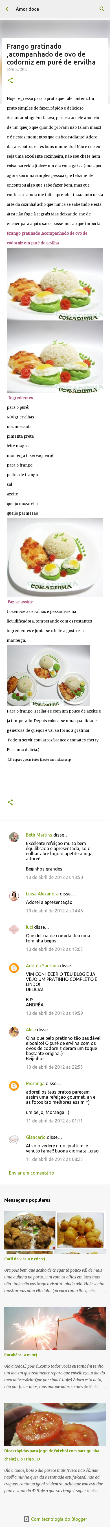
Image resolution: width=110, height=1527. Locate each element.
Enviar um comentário (31, 1172)
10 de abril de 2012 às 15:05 (54, 949)
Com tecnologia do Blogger (58, 1519)
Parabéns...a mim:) (20, 1355)
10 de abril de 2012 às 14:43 (54, 910)
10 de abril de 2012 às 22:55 (54, 1067)
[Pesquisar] (102, 9)
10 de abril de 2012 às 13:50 (54, 877)
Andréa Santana (42, 965)
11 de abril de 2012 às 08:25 (54, 1159)
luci (29, 927)
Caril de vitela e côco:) (24, 1259)
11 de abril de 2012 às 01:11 (54, 1120)
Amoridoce (27, 9)
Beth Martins (39, 834)
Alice (31, 1029)
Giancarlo (36, 1137)
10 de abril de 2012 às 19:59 (54, 1013)
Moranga (35, 1083)
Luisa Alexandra (42, 893)
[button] (10, 81)
